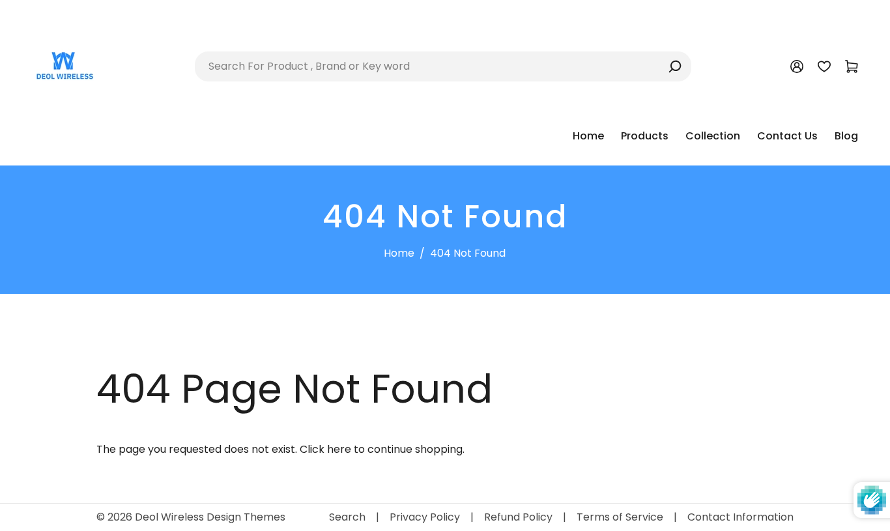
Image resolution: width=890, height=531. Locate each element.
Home (399, 253)
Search (347, 516)
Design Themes (246, 516)
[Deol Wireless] (63, 65)
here (339, 449)
